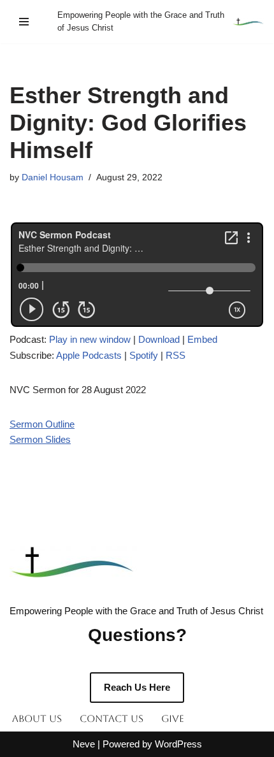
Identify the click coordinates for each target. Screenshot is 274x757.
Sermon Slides (40, 439)
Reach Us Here (137, 687)
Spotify (143, 355)
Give (172, 718)
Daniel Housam (52, 177)
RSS (175, 355)
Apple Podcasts (89, 355)
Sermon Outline (42, 424)
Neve (84, 744)
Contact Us (111, 718)
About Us (37, 718)
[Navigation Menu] (24, 21)
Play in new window (90, 339)
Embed (202, 339)
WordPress (178, 744)
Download (159, 339)
